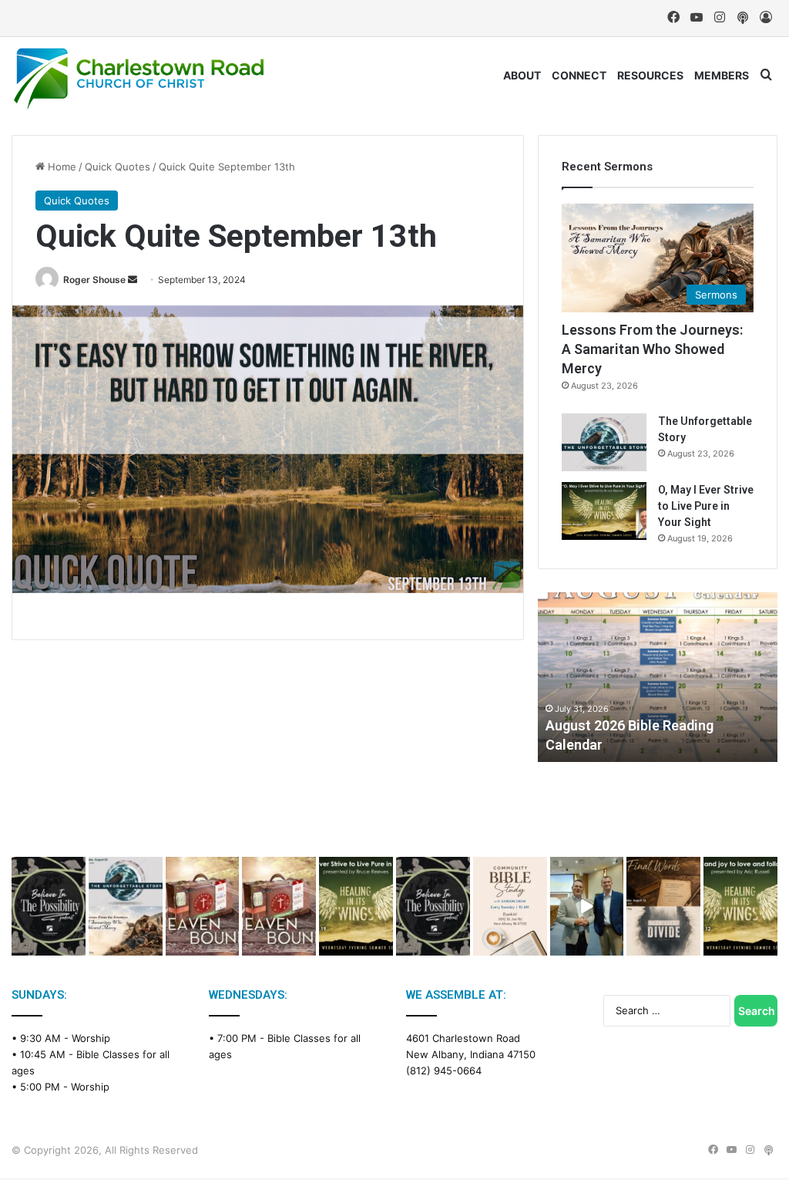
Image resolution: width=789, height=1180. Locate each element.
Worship (91, 1038)
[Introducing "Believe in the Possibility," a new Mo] (433, 906)
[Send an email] (132, 279)
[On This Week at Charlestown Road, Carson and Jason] (279, 906)
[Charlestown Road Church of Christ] (139, 79)
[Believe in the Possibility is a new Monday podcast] (49, 906)
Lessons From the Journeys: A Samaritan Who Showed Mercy (652, 349)
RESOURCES (650, 75)
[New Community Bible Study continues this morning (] (510, 906)
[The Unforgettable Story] (604, 442)
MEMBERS (721, 75)
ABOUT (522, 75)
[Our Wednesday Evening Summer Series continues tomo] (356, 906)
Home (60, 166)
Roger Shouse (94, 279)
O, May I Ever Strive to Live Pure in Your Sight (706, 506)
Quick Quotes (117, 166)
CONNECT (579, 75)
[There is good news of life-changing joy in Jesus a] (587, 906)
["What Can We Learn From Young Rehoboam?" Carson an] (203, 906)
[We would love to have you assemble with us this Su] (126, 906)
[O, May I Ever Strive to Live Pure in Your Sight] (604, 511)
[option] (658, 677)
